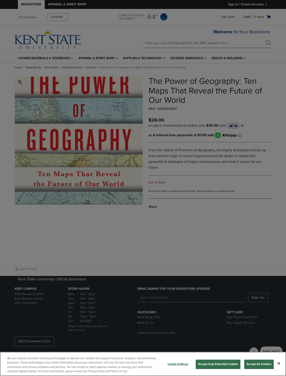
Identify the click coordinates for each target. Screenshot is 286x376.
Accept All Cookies (259, 364)
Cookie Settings (178, 364)
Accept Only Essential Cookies (218, 364)
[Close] (279, 363)
